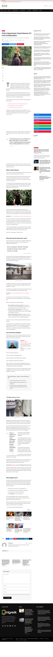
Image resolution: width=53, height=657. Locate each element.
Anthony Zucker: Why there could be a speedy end (17, 103)
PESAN (40, 10)
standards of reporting (16, 326)
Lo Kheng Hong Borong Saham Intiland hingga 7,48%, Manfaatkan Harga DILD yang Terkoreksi (16, 561)
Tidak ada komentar (6, 41)
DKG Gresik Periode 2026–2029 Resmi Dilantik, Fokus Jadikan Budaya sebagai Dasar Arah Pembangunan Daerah (29, 630)
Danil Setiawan (40, 609)
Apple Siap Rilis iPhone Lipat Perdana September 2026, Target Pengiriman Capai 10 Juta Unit (41, 151)
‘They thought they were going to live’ (15, 107)
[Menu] (51, 10)
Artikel (9, 10)
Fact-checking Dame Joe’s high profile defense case (21, 216)
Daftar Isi (29, 10)
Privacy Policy (41, 638)
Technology (36, 147)
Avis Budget (29, 343)
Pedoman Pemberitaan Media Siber (32, 638)
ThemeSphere (4, 639)
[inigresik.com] (5, 5)
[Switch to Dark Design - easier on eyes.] (50, 10)
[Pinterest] (3, 78)
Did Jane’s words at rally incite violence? (15, 105)
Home (2, 10)
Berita (5, 10)
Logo (25, 638)
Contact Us (46, 638)
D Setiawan (10, 543)
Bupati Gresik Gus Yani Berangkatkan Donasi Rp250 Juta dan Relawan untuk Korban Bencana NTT (45, 178)
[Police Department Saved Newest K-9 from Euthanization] (17, 56)
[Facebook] (3, 71)
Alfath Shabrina (37, 153)
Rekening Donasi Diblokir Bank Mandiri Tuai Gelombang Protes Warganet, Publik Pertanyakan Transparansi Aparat (27, 562)
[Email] (3, 81)
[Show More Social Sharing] (25, 44)
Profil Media (35, 10)
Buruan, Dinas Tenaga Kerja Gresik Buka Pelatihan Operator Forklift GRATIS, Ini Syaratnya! (44, 631)
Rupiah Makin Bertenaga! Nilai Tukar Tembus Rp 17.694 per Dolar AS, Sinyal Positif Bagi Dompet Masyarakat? (29, 620)
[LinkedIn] (3, 76)
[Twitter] (3, 73)
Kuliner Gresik (15, 10)
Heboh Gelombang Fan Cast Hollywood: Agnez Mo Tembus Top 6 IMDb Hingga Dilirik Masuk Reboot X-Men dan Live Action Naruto (42, 68)
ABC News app (14, 465)
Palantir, (26, 348)
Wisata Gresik (22, 10)
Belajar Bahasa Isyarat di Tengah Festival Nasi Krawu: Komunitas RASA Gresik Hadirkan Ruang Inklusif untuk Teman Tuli (44, 625)
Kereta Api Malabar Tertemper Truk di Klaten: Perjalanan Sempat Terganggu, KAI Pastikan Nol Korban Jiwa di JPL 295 (42, 54)
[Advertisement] (26, 22)
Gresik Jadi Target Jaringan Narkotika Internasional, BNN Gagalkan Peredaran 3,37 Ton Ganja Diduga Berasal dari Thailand (42, 77)
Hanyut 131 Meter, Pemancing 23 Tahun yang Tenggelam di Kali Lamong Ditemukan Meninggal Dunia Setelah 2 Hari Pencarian (42, 89)
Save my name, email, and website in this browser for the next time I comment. (17, 594)
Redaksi (17, 638)
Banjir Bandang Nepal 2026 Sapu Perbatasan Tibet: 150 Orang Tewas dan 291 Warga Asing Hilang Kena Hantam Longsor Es (6, 562)
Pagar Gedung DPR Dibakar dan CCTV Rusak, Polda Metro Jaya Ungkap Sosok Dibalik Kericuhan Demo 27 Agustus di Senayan (42, 38)
